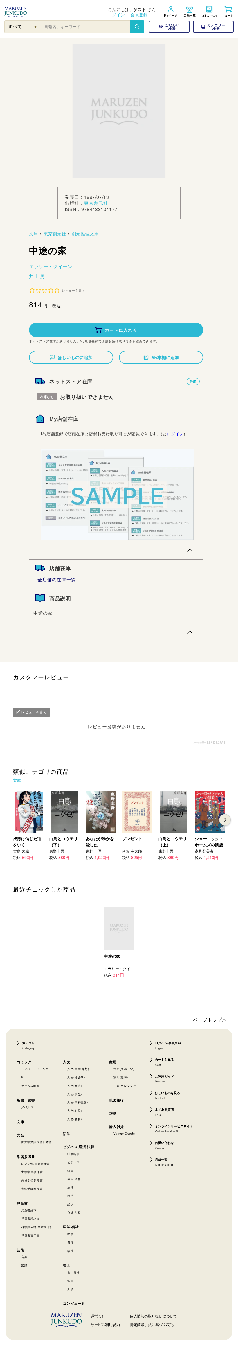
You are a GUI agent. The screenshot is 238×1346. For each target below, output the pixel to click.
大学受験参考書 (32, 1189)
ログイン (116, 14)
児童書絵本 (29, 1210)
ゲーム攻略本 (30, 1086)
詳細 (193, 381)
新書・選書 (26, 1100)
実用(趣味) (120, 1077)
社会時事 (73, 1154)
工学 (70, 1289)
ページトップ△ (210, 1019)
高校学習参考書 (32, 1180)
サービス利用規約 (105, 1324)
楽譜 (24, 1265)
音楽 (24, 1257)
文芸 (20, 1135)
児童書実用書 (30, 1235)
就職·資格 (74, 1179)
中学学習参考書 (32, 1172)
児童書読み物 (30, 1219)
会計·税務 (74, 1212)
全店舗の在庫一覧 (56, 579)
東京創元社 (96, 203)
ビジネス (73, 1162)
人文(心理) (74, 1111)
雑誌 (112, 1113)
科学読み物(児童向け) (36, 1227)
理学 (70, 1281)
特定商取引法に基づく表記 (151, 1324)
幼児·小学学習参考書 (35, 1164)
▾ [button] (35, 26)
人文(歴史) (74, 1086)
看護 (70, 1242)
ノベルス (27, 1107)
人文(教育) (74, 1119)
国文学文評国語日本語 (36, 1142)
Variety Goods (124, 1134)
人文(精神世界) (77, 1102)
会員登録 (139, 14)
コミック (24, 1061)
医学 (70, 1234)
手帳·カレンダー (124, 1086)
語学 (66, 1133)
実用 (112, 1061)
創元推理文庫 (85, 233)
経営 (70, 1171)
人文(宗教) (74, 1094)
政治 (70, 1196)
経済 (70, 1204)
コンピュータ (74, 1303)
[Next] (225, 820)
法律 (70, 1187)
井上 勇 (37, 276)
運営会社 (98, 1316)
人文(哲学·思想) (78, 1069)
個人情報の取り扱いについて (153, 1316)
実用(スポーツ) (123, 1069)
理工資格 (73, 1272)
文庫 (33, 233)
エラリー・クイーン (50, 266)
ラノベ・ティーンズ (35, 1069)
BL (23, 1077)
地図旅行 (116, 1100)
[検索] (137, 26)
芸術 (20, 1250)
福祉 (70, 1251)
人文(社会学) (76, 1077)
